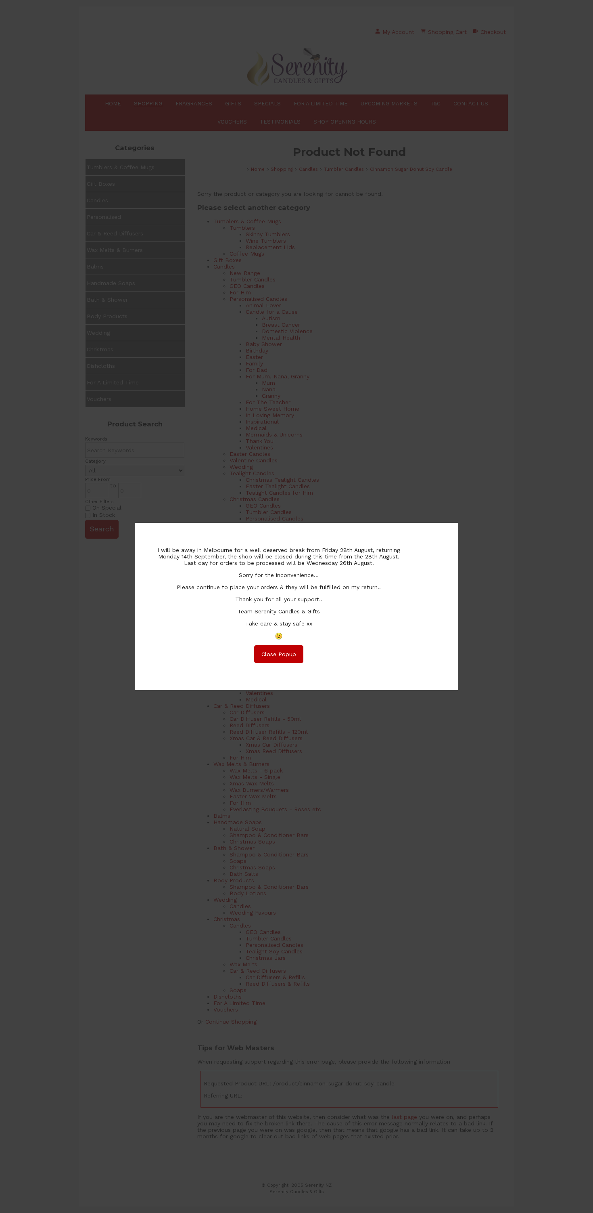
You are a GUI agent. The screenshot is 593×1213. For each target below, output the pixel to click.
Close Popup (278, 654)
